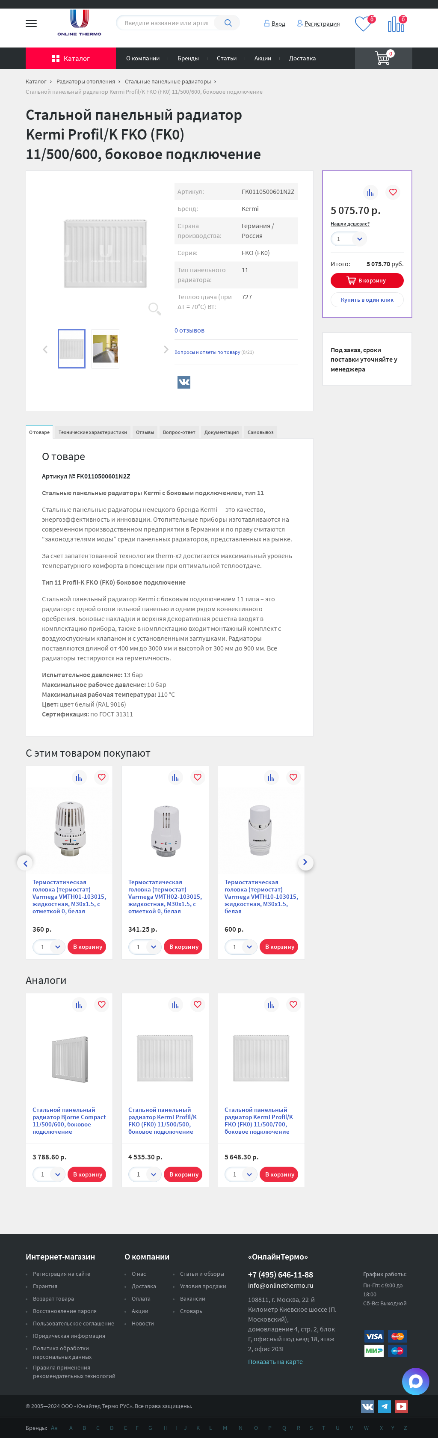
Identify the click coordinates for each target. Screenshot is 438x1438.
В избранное (392, 193)
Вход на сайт (391, 12)
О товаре (39, 432)
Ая (54, 1427)
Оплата (141, 1298)
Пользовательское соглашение (73, 1323)
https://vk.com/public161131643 (367, 1406)
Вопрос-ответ (179, 432)
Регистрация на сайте (61, 1274)
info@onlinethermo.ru (281, 1285)
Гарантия (45, 1286)
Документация (221, 432)
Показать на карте (275, 1361)
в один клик (367, 299)
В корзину (372, 280)
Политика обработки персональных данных (62, 1352)
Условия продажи (203, 1286)
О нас (139, 1274)
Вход (278, 23)
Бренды (188, 58)
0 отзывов (189, 330)
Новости (143, 1323)
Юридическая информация (69, 1336)
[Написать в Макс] (415, 1381)
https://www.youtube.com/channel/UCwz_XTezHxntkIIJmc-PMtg (401, 1406)
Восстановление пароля (65, 1311)
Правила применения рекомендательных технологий (74, 1372)
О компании (143, 58)
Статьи (227, 58)
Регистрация (322, 23)
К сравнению (370, 193)
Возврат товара (53, 1298)
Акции (263, 58)
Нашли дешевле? (350, 223)
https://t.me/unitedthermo (384, 1406)
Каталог (77, 58)
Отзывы (145, 432)
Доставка (302, 58)
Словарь (191, 1311)
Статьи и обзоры (202, 1274)
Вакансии (192, 1298)
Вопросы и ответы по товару (214, 352)
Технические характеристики (93, 432)
